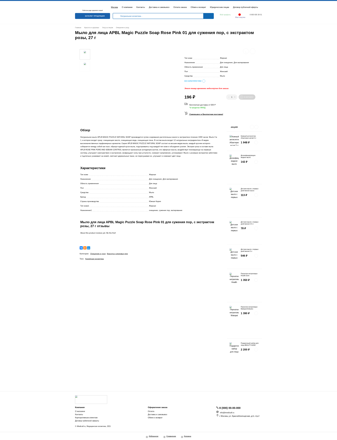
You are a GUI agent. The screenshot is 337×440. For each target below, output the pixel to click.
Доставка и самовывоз (159, 7)
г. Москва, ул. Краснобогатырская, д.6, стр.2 (239, 416)
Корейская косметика (94, 259)
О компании (127, 7)
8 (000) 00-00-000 (230, 407)
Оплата (151, 411)
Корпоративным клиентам (86, 418)
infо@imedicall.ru (227, 412)
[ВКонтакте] (81, 247)
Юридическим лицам (219, 7)
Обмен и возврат (198, 7)
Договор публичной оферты (245, 7)
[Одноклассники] (84, 247)
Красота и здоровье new (117, 254)
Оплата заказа (180, 7)
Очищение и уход (98, 254)
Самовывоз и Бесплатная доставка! (206, 114)
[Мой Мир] (88, 247)
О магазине (80, 411)
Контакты (140, 7)
